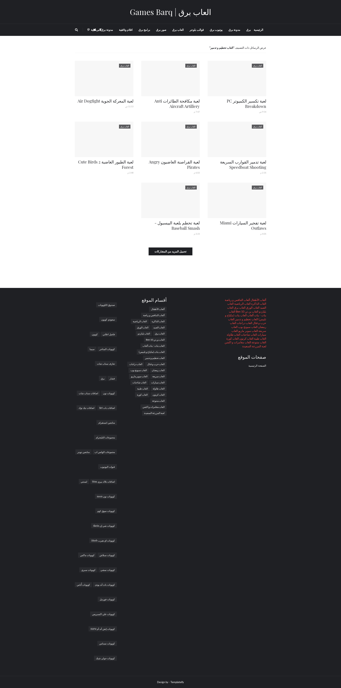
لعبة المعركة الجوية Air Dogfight (105, 101)
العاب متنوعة (258, 342)
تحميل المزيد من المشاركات (170, 251)
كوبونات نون (109, 393)
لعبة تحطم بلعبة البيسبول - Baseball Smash (177, 225)
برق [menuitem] (248, 29)
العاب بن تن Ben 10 (246, 311)
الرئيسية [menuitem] (258, 29)
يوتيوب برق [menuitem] (216, 29)
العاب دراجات (244, 323)
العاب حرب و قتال (156, 364)
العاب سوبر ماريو (248, 330)
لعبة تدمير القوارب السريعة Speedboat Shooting (243, 164)
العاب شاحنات (248, 334)
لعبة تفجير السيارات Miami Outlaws (243, 225)
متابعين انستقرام (106, 422)
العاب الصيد (159, 327)
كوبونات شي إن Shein (104, 525)
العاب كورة (232, 338)
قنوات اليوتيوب (107, 466)
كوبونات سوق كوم (106, 510)
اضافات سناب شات (88, 393)
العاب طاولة (233, 334)
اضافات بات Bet (107, 407)
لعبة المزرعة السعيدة (254, 346)
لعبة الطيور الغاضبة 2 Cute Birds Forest (105, 164)
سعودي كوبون (108, 319)
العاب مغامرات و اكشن (238, 342)
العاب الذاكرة (258, 303)
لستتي (84, 481)
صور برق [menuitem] (161, 29)
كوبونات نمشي (107, 569)
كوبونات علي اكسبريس (103, 614)
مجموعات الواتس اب (105, 452)
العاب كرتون (246, 338)
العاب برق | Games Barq (170, 12)
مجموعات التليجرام (105, 437)
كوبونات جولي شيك (105, 658)
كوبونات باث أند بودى (105, 584)
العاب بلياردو (144, 333)
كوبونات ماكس (87, 555)
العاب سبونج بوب (248, 327)
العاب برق (239, 307)
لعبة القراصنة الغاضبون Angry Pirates (174, 164)
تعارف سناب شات (106, 363)
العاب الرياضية (242, 303)
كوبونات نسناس (107, 643)
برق (103, 378)
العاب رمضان (158, 370)
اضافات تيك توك (86, 407)
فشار (112, 378)
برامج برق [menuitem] (144, 29)
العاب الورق (252, 307)
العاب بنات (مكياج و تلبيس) (152, 351)
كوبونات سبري (88, 569)
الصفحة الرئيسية (257, 365)
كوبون (95, 334)
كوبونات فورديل (107, 599)
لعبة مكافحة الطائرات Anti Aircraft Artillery (177, 103)
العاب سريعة (158, 376)
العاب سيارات (158, 382)
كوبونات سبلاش (107, 555)
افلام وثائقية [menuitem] (126, 29)
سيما (92, 349)
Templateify (177, 682)
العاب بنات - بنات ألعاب (153, 345)
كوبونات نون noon (106, 496)
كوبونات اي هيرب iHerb (103, 540)
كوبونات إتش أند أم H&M (103, 628)
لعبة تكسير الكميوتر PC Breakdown (246, 103)
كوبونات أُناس (83, 584)
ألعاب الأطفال (258, 300)
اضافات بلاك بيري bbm (103, 481)
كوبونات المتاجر (107, 349)
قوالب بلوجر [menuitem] (197, 29)
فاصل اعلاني (109, 334)
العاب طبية (259, 338)
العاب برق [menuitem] (178, 29)
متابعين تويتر (83, 452)
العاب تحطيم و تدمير (246, 319)
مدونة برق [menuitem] (234, 29)
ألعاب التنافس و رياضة (237, 300)
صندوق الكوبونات (106, 304)
